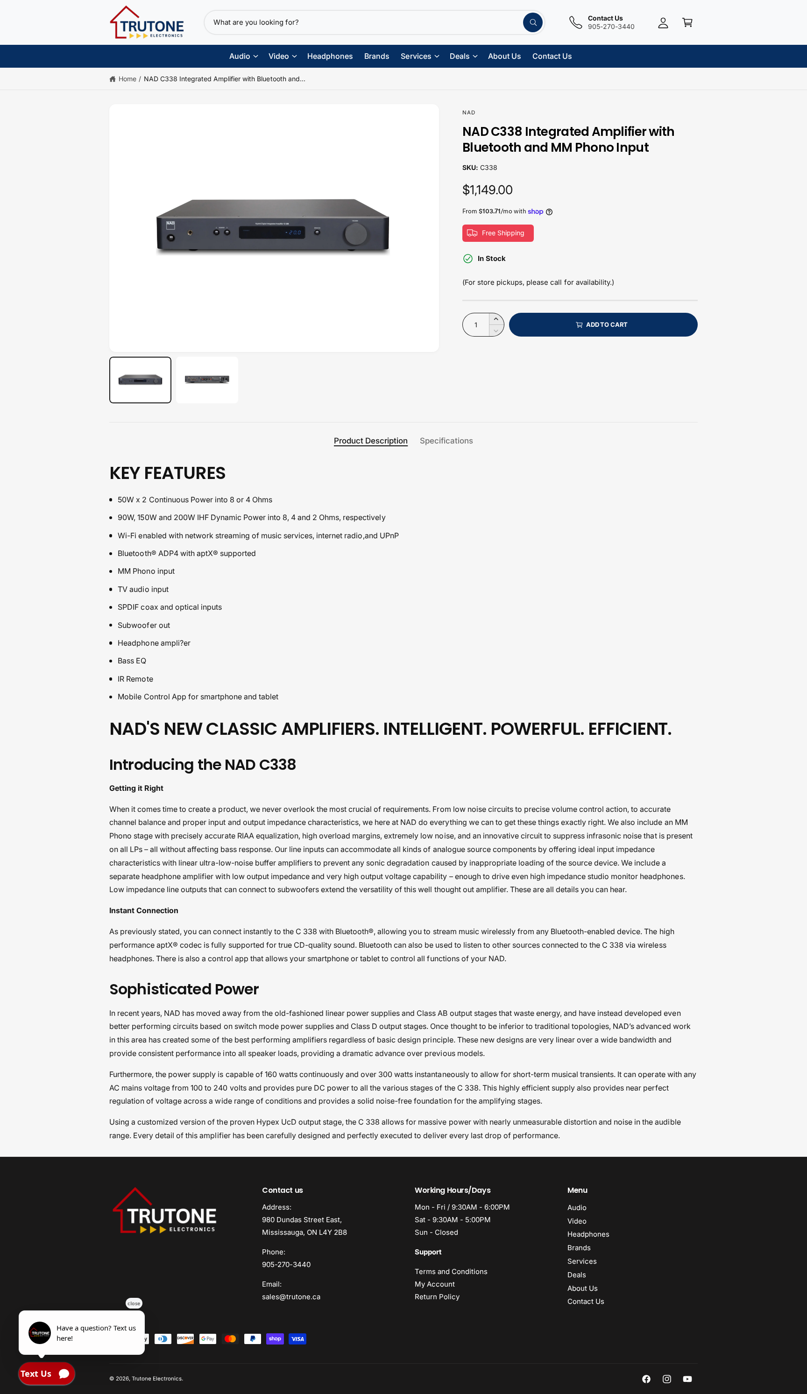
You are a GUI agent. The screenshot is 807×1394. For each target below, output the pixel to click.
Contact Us (585, 1301)
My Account (435, 1284)
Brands (579, 1247)
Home (127, 79)
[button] (687, 22)
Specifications (446, 440)
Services (582, 1261)
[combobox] (374, 22)
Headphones (588, 1234)
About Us (582, 1288)
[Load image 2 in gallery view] (207, 380)
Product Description (371, 440)
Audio (577, 1207)
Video (577, 1221)
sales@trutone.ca (291, 1296)
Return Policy (437, 1296)
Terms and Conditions (451, 1271)
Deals (576, 1274)
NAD (468, 112)
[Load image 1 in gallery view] (140, 380)
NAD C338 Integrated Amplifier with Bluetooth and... (224, 79)
